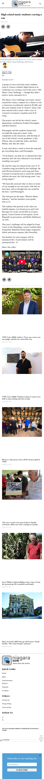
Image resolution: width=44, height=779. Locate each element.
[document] (22, 766)
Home (4, 673)
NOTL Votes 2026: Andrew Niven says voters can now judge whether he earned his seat (21, 338)
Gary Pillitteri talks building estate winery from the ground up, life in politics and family (21, 583)
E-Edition (5, 691)
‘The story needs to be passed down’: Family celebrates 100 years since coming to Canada (20, 523)
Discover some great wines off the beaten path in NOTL (21, 460)
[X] (3, 719)
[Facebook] (3, 717)
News (4, 677)
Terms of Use (6, 707)
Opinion (5, 683)
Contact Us (6, 700)
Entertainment (7, 680)
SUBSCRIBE (22, 770)
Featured (5, 687)
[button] (3, 27)
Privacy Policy (6, 704)
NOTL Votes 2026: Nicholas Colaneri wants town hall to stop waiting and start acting (21, 398)
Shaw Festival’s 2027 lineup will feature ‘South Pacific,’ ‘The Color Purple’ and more (20, 642)
